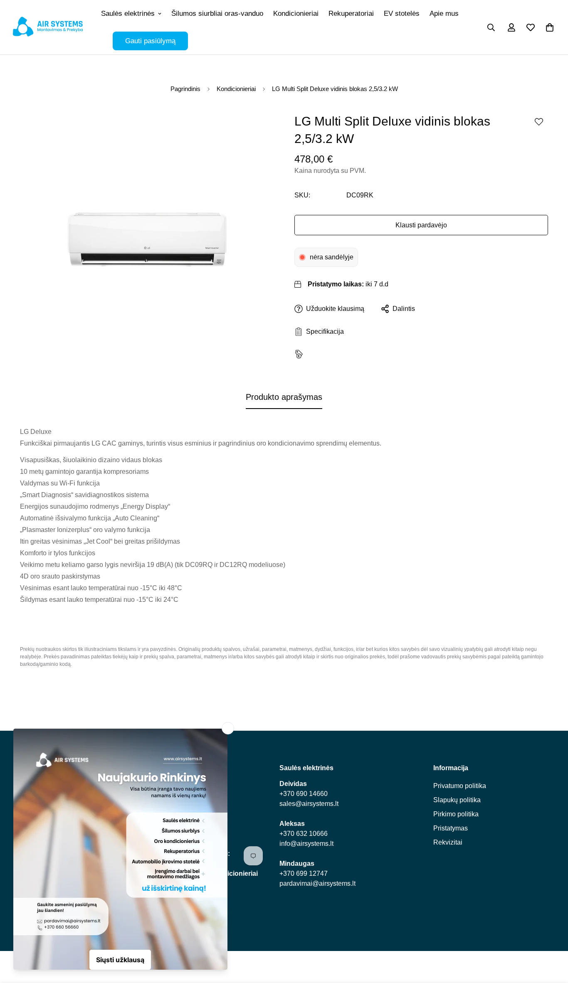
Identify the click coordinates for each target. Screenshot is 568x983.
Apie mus (444, 13)
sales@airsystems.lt (308, 803)
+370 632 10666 (303, 833)
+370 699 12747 (303, 873)
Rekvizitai (447, 842)
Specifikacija (323, 331)
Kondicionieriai (296, 13)
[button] (549, 27)
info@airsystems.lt (306, 843)
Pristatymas (450, 828)
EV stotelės (402, 13)
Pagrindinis (185, 88)
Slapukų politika (457, 799)
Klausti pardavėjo (421, 225)
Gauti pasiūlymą (150, 41)
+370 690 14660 (303, 793)
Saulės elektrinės (128, 13)
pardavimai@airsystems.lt (317, 883)
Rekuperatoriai (351, 13)
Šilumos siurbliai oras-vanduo (217, 13)
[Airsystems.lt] (47, 27)
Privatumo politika (459, 785)
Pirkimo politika (456, 814)
